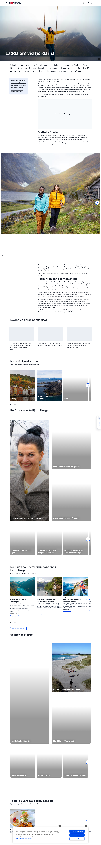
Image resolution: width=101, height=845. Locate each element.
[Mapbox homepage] (97, 371)
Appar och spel (54, 807)
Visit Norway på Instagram (18, 83)
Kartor (52, 810)
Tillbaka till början (11, 796)
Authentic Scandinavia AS (46, 313)
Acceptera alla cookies (77, 831)
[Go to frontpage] (15, 3)
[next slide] (88, 436)
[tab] (15, 245)
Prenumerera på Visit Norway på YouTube (17, 90)
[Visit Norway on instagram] (77, 805)
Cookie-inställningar (77, 838)
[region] (50, 835)
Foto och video (54, 805)
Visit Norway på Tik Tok (17, 87)
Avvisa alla (77, 835)
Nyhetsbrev (31, 807)
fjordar (52, 137)
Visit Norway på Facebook (18, 85)
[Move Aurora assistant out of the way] (97, 417)
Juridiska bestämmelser (12, 810)
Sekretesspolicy (9, 813)
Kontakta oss (31, 805)
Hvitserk (71, 313)
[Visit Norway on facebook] (74, 805)
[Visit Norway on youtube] (80, 805)
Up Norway (67, 311)
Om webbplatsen (10, 805)
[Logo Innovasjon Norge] (93, 833)
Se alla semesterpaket (17, 628)
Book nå (13, 616)
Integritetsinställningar (11, 819)
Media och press (32, 810)
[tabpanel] (50, 193)
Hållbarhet (8, 807)
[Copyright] (99, 59)
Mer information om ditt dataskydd (24, 838)
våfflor (65, 268)
